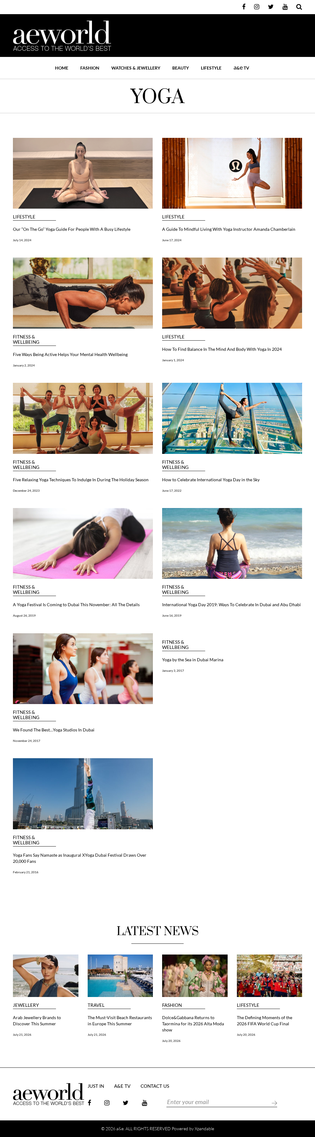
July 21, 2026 (22, 1034)
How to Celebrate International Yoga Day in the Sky (211, 479)
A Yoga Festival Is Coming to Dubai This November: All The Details (76, 604)
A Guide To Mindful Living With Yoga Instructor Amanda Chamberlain (228, 229)
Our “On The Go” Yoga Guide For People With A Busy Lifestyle (71, 229)
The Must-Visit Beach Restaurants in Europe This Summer (120, 1020)
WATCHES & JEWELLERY (135, 67)
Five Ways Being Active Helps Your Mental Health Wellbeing (70, 354)
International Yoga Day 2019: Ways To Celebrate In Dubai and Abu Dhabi (231, 604)
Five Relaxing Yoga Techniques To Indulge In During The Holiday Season (81, 479)
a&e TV (122, 1086)
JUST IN (96, 1086)
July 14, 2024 (22, 240)
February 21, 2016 (25, 872)
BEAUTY (180, 67)
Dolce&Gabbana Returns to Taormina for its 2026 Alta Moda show (193, 1023)
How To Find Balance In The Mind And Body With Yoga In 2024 (222, 349)
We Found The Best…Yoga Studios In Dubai (53, 729)
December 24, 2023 (26, 490)
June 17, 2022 (171, 490)
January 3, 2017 (173, 670)
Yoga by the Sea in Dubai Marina (192, 659)
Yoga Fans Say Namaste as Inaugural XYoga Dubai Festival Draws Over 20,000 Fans (79, 858)
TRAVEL (96, 1005)
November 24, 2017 (26, 741)
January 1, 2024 (173, 360)
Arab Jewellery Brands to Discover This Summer (37, 1020)
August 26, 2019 (24, 615)
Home (61, 67)
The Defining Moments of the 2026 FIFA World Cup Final (264, 1020)
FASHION (89, 67)
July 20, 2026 (171, 1041)
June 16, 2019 (171, 615)
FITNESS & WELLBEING (26, 339)
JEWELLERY (26, 1005)
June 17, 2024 (171, 240)
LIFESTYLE (211, 67)
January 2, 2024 (24, 365)
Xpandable (204, 1128)
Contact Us (155, 1086)
